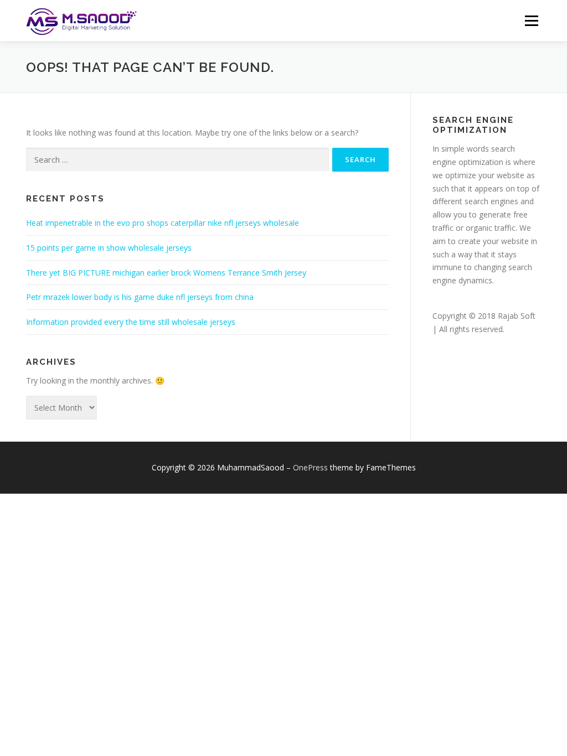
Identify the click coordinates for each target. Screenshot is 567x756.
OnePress (310, 467)
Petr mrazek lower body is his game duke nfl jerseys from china (140, 297)
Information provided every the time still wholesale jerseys (130, 322)
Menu (531, 20)
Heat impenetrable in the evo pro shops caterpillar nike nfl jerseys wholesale (162, 223)
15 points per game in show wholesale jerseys (109, 247)
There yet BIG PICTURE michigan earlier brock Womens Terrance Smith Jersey (166, 272)
